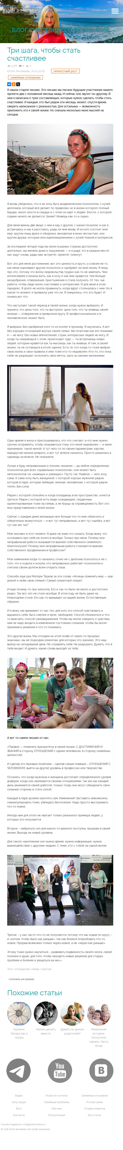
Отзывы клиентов (94, 1108)
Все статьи (94, 1115)
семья (35, 969)
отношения (22, 969)
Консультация (56, 1115)
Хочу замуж (19, 1102)
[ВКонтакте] (9, 84)
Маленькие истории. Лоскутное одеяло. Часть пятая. (98, 1037)
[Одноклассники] (14, 84)
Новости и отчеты (57, 1095)
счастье (46, 969)
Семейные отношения (25, 77)
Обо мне (57, 1108)
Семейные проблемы (56, 1102)
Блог (19, 1108)
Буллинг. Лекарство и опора (19, 1033)
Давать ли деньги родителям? (72, 1031)
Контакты (19, 1115)
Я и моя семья (94, 1102)
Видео (19, 1095)
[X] (18, 84)
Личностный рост (65, 71)
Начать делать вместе (46, 1031)
